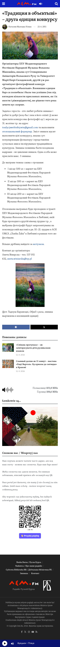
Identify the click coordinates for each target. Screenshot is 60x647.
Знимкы (24, 573)
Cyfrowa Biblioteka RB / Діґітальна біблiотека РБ (29, 570)
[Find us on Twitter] (25, 632)
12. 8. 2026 (20, 355)
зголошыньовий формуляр (17, 131)
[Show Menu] (3, 3)
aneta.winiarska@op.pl (19, 258)
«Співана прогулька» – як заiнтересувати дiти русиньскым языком (33, 348)
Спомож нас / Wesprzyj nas (20, 452)
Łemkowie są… (11, 400)
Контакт (35, 573)
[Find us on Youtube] (33, 632)
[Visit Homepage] (26, 4)
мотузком (38, 244)
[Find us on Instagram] (29, 632)
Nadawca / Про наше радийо (28, 566)
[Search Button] (56, 3)
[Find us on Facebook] (21, 632)
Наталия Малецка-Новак (19, 27)
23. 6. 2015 (42, 27)
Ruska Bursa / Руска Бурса (28, 562)
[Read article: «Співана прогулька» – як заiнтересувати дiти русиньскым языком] (8, 347)
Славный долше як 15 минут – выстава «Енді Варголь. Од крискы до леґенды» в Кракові (36, 364)
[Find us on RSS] (36, 632)
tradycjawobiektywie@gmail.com (20, 127)
